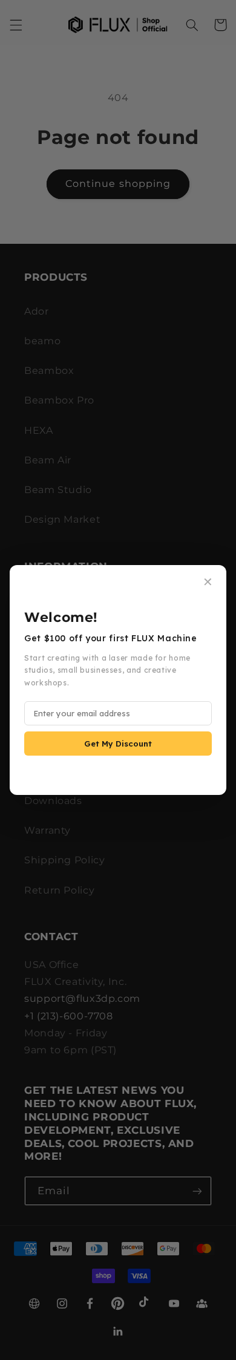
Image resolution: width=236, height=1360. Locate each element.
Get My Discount (118, 743)
